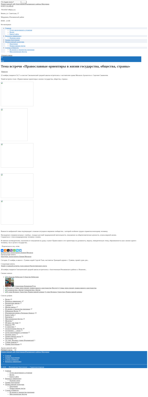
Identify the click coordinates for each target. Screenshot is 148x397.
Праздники (14, 44)
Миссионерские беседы (18, 52)
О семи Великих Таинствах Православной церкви (63, 292)
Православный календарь (14, 42)
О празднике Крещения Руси (25, 286)
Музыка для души (11, 323)
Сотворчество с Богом (32, 290)
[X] (8, 250)
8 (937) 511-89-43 (7, 6)
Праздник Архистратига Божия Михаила (16, 256)
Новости (4, 72)
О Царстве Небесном (31, 277)
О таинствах (9, 327)
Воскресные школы (12, 303)
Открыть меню (6, 55)
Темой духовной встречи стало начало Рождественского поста (24, 266)
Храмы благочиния (12, 40)
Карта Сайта (14, 34)
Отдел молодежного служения (21, 30)
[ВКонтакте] (2, 250)
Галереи (8, 305)
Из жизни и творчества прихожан (22, 50)
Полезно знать (15, 38)
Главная (8, 28)
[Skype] (17, 250)
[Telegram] (20, 250)
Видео (12, 32)
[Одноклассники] (5, 250)
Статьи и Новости (12, 48)
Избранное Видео (11, 311)
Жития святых (10, 307)
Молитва (8, 321)
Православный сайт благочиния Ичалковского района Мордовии (25, 4)
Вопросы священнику (13, 36)
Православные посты (17, 46)
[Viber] (11, 250)
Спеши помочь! (11, 342)
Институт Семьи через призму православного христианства (74, 288)
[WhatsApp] (14, 250)
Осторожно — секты (13, 331)
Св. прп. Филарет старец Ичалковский (19, 340)
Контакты (8, 317)
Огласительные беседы (13, 329)
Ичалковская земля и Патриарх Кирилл (19, 313)
